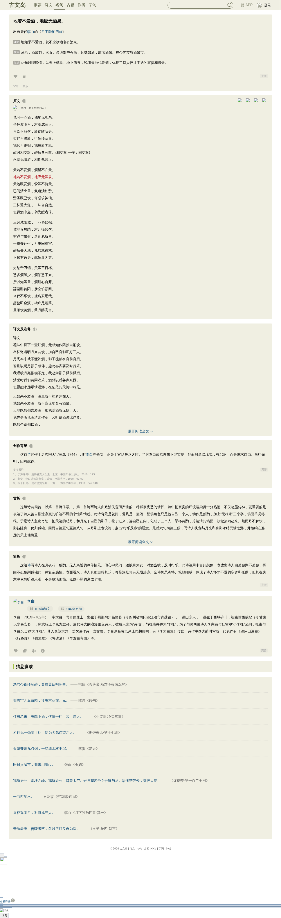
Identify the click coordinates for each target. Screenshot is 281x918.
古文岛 (17, 5)
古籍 (70, 5)
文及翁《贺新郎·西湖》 (61, 797)
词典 (4, 915)
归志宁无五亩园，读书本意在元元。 (41, 700)
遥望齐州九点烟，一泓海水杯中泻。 (41, 748)
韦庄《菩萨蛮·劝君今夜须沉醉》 (103, 684)
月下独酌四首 (51, 32)
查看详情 (5, 901)
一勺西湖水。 (23, 797)
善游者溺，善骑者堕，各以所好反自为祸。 (46, 829)
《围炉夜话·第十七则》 (103, 732)
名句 (59, 5)
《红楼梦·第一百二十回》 (189, 780)
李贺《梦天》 (88, 748)
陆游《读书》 (88, 700)
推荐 (37, 5)
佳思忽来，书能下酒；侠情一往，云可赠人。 (48, 716)
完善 (264, 76)
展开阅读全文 (138, 431)
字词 (92, 5)
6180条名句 (74, 609)
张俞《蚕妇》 (74, 764)
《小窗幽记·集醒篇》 (108, 716)
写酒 (15, 86)
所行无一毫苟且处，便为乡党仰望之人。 (44, 732)
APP (249, 5)
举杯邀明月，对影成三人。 (34, 813)
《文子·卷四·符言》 (104, 829)
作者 (81, 5)
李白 (30, 32)
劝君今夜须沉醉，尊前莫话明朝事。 (41, 684)
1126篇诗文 (42, 609)
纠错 (168, 848)
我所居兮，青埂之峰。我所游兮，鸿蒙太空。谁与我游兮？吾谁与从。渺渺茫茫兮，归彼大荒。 (87, 780)
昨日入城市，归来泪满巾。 (34, 764)
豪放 (25, 86)
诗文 (48, 5)
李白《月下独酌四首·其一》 (86, 813)
